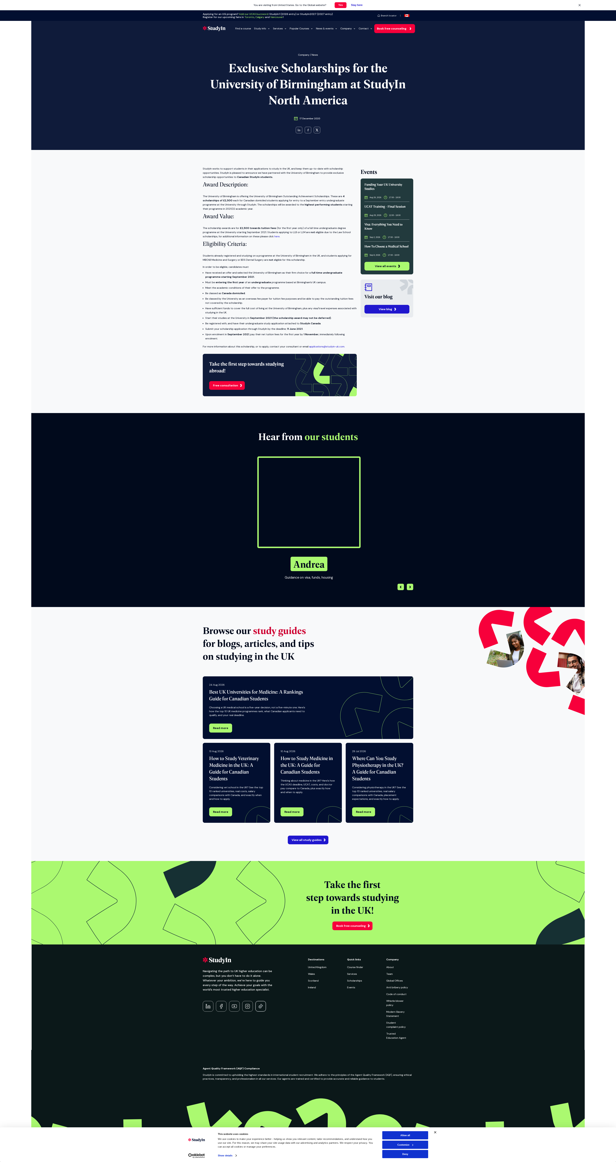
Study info (260, 28)
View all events (385, 266)
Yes (340, 5)
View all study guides (307, 840)
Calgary (259, 17)
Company (346, 28)
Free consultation (225, 385)
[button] (410, 587)
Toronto (249, 17)
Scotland (313, 980)
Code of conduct (396, 994)
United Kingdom (317, 967)
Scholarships (354, 980)
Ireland (312, 987)
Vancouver (276, 17)
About (390, 967)
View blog (385, 309)
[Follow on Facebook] (221, 1006)
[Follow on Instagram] (247, 1006)
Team (389, 974)
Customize (403, 1144)
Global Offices (394, 980)
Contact (364, 28)
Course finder (355, 967)
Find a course (243, 28)
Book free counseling (391, 29)
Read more (220, 728)
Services (278, 28)
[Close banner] (435, 1132)
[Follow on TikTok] (260, 1006)
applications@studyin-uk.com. (327, 346)
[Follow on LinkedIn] (208, 1006)
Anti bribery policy (397, 987)
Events (351, 987)
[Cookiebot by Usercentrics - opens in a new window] (197, 1155)
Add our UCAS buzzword (253, 14)
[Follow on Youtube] (234, 1006)
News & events (325, 28)
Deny (405, 1154)
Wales (311, 974)
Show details (225, 1155)
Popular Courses (299, 28)
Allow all (405, 1135)
